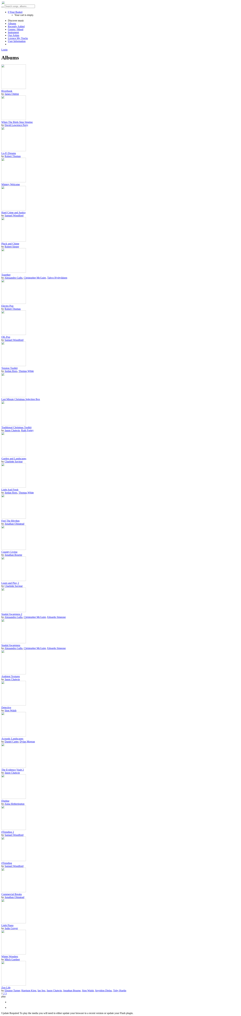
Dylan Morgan (27, 741)
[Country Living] (13, 549)
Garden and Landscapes (13, 458)
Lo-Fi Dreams (8, 153)
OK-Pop (5, 337)
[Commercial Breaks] (13, 891)
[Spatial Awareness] (13, 642)
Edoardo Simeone (56, 617)
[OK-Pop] (13, 334)
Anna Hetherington (14, 803)
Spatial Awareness (10, 645)
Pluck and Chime (10, 243)
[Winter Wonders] (13, 953)
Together (5, 274)
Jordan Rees (11, 371)
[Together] (13, 271)
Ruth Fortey (27, 430)
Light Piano (7, 925)
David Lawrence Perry (16, 125)
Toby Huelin (119, 990)
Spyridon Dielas (103, 990)
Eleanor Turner (12, 990)
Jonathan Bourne (13, 554)
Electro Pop (7, 305)
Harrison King (28, 990)
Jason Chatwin (12, 430)
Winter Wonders (9, 956)
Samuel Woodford (14, 215)
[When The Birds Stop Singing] (13, 119)
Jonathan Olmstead (14, 523)
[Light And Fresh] (13, 486)
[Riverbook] (13, 88)
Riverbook (6, 91)
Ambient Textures (10, 676)
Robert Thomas (13, 156)
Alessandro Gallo (13, 277)
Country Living (9, 552)
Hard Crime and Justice (13, 212)
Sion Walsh (10, 710)
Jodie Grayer (11, 928)
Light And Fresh (9, 489)
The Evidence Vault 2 (12, 769)
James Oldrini (12, 94)
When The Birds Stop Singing (17, 122)
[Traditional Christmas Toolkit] (13, 424)
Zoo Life (5, 987)
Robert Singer (12, 246)
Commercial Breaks (11, 894)
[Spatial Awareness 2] (13, 611)
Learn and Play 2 (10, 583)
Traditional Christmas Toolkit (16, 427)
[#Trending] (13, 860)
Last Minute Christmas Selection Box (20, 399)
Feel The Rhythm (10, 520)
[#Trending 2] (13, 829)
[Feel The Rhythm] (13, 517)
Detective (6, 707)
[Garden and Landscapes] (13, 455)
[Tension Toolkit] (13, 365)
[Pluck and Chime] (13, 240)
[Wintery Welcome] (13, 181)
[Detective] (13, 704)
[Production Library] (3, 3)
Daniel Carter (11, 741)
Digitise (5, 800)
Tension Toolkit (9, 368)
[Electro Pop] (13, 303)
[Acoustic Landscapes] (13, 735)
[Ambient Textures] (13, 673)
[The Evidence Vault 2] (13, 766)
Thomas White (26, 371)
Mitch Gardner (12, 959)
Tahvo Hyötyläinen (57, 277)
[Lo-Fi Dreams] (13, 150)
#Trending (6, 863)
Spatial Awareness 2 (11, 614)
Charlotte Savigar (14, 461)
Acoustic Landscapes (12, 738)
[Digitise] (13, 798)
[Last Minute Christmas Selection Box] (13, 396)
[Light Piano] (13, 922)
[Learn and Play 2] (13, 580)
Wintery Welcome (10, 184)
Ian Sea (41, 990)
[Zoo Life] (13, 984)
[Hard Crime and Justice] (13, 209)
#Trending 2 (7, 832)
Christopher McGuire (35, 277)
